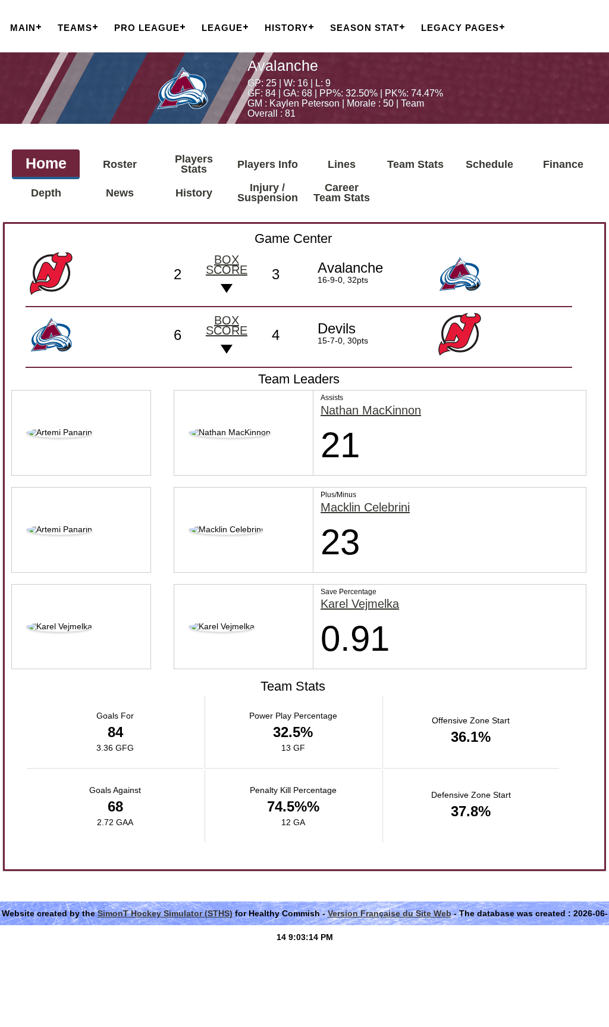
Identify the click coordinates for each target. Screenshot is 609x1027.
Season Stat (364, 28)
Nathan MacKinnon (371, 410)
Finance (563, 164)
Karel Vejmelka (360, 604)
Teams (75, 28)
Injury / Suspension (267, 193)
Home (46, 163)
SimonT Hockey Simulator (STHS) (165, 913)
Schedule (489, 164)
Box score (226, 264)
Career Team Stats (341, 193)
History (286, 28)
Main (23, 28)
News (120, 193)
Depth (46, 193)
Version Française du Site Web (389, 913)
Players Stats (194, 164)
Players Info (267, 164)
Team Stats (415, 164)
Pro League (147, 28)
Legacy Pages (460, 28)
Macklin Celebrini (365, 507)
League (222, 28)
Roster (120, 164)
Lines (342, 164)
